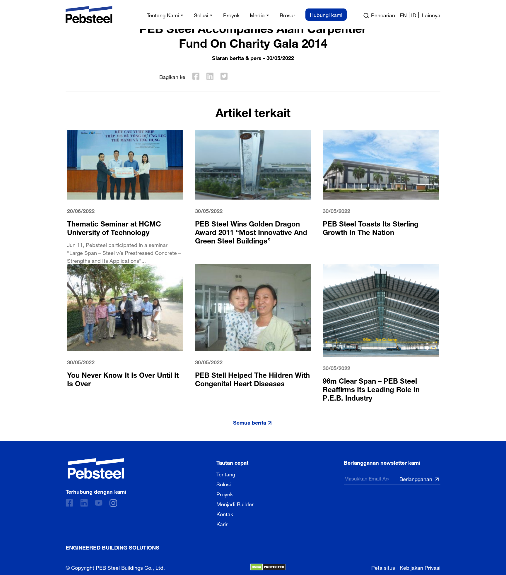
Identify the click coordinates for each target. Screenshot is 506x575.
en (403, 14)
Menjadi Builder (235, 503)
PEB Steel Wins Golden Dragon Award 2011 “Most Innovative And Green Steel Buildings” (251, 231)
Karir (222, 523)
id (413, 14)
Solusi (223, 483)
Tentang (225, 473)
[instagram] (113, 503)
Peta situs (383, 567)
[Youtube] (98, 503)
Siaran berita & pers (236, 57)
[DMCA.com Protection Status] (268, 567)
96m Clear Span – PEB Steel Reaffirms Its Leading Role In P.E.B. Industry (371, 388)
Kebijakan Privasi (420, 567)
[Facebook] (69, 503)
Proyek (224, 493)
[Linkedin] (84, 503)
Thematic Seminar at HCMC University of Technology (114, 227)
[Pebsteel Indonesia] (96, 468)
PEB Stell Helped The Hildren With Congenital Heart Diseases (252, 378)
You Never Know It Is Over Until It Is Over (123, 378)
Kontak (224, 513)
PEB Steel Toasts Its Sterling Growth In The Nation (370, 227)
